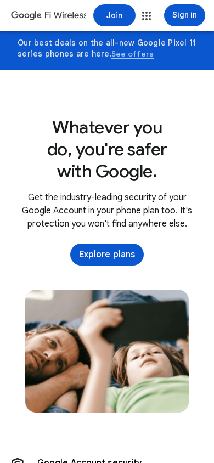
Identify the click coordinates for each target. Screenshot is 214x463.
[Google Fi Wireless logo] (48, 16)
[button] (146, 16)
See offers (132, 54)
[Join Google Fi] (114, 15)
